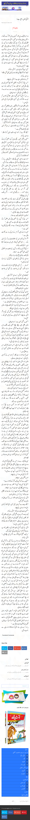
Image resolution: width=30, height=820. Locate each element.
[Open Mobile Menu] (27, 5)
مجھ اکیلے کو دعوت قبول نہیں (24, 801)
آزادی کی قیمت (26, 676)
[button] (4, 648)
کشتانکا (13, 801)
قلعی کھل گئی (26, 663)
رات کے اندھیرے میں (24, 669)
